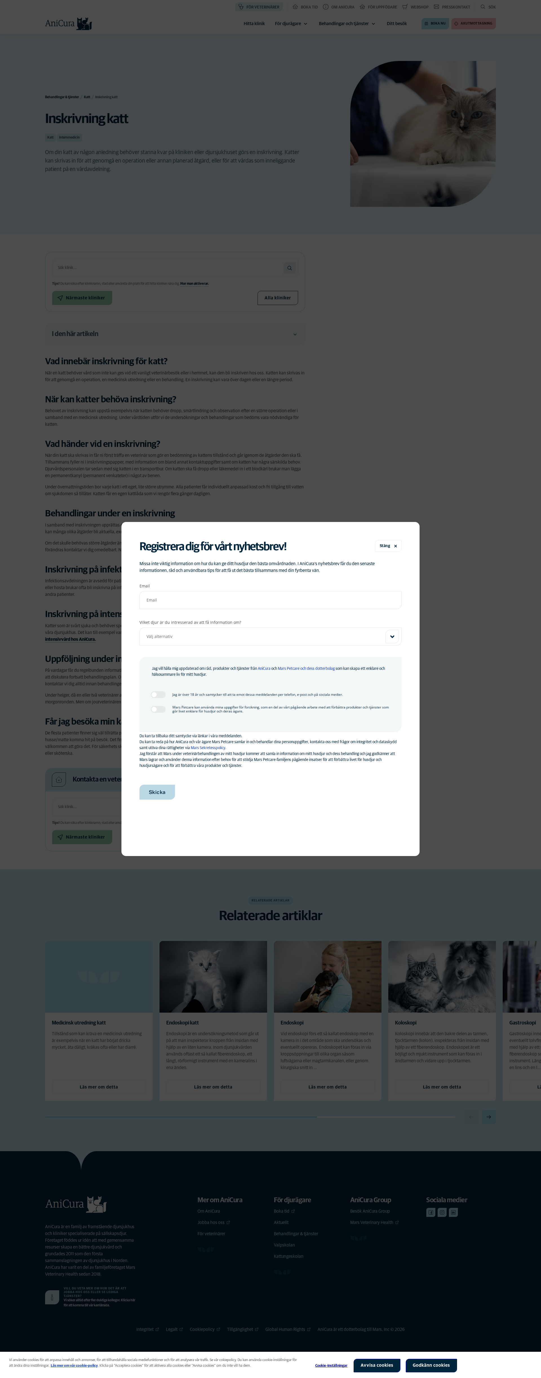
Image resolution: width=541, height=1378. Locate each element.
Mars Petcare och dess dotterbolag (306, 669)
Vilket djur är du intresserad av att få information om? (190, 622)
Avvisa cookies (377, 1365)
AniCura (264, 669)
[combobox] (270, 636)
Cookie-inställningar (331, 1366)
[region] (270, 1365)
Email (144, 586)
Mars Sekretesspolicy (208, 748)
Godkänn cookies (431, 1365)
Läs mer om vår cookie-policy (74, 1366)
